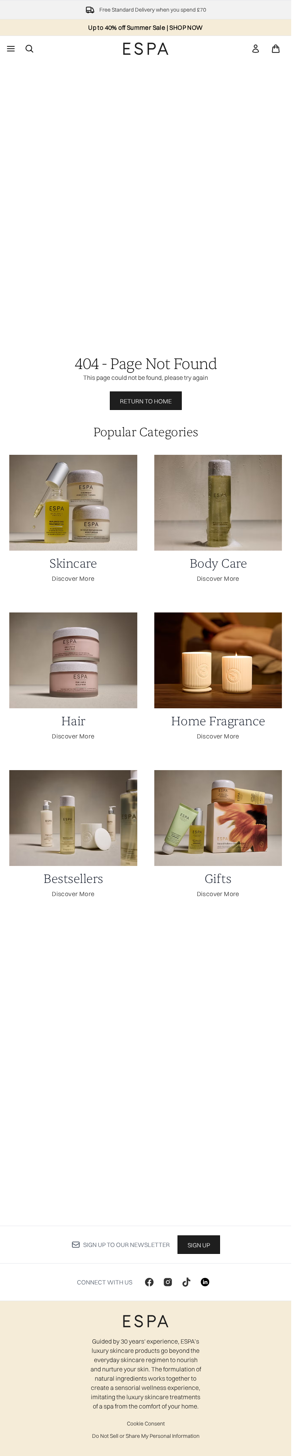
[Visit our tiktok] (186, 1282)
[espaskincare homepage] (146, 49)
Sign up (199, 1245)
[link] (255, 48)
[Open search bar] (29, 48)
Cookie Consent (146, 1423)
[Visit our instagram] (168, 1282)
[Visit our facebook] (149, 1282)
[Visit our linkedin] (205, 1282)
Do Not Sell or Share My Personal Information (146, 1436)
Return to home (146, 401)
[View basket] (275, 48)
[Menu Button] (10, 48)
